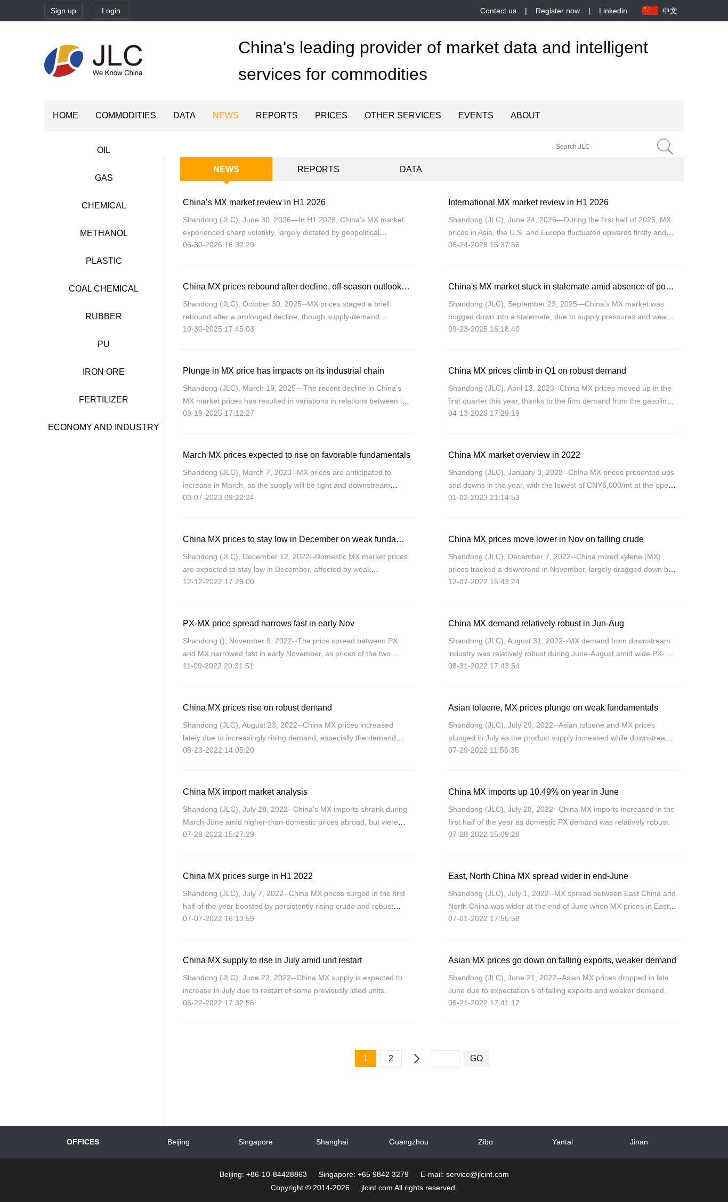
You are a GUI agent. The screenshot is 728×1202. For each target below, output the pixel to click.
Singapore (255, 1142)
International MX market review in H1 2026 (528, 202)
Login (111, 10)
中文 (669, 10)
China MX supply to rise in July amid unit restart (272, 960)
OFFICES (83, 1142)
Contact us (498, 10)
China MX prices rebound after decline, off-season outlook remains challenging (331, 286)
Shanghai (332, 1142)
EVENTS (476, 115)
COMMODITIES (125, 115)
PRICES (331, 115)
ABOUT (525, 115)
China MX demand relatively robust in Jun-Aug (536, 623)
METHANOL (104, 233)
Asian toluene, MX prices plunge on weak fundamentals (553, 707)
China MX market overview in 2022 (514, 454)
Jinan (639, 1142)
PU (104, 344)
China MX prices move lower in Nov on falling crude (546, 539)
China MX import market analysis (245, 791)
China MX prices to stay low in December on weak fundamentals (304, 539)
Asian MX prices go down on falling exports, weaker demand (562, 960)
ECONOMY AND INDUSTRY (103, 427)
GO (476, 1058)
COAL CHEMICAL (104, 288)
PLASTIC (104, 260)
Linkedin (613, 10)
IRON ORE (104, 371)
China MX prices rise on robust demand (257, 707)
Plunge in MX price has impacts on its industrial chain (283, 370)
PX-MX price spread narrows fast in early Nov (268, 623)
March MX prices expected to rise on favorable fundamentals (296, 454)
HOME (65, 115)
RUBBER (103, 316)
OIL (103, 150)
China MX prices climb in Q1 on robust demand (537, 370)
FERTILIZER (103, 399)
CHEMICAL (104, 205)
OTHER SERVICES (403, 115)
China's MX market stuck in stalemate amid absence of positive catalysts (584, 286)
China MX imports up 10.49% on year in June (533, 791)
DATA (184, 115)
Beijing (178, 1142)
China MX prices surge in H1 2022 (248, 876)
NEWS (226, 115)
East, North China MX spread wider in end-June (538, 876)
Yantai (562, 1142)
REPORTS (277, 115)
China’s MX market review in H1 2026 (254, 202)
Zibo (485, 1142)
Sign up (63, 10)
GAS (104, 177)
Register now (558, 10)
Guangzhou (408, 1142)
